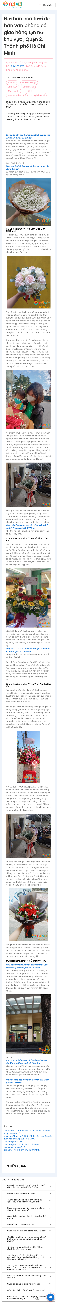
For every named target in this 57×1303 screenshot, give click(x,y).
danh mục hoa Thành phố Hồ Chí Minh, (22, 1150)
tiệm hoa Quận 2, (44, 1136)
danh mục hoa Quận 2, (14, 1147)
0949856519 (17, 66)
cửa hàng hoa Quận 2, (14, 1141)
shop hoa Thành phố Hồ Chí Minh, (19, 1136)
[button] (46, 5)
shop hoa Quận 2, (12, 1133)
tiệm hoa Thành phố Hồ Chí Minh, (19, 1138)
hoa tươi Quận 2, (11, 1130)
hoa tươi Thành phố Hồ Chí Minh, (35, 1130)
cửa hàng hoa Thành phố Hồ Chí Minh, (21, 1144)
